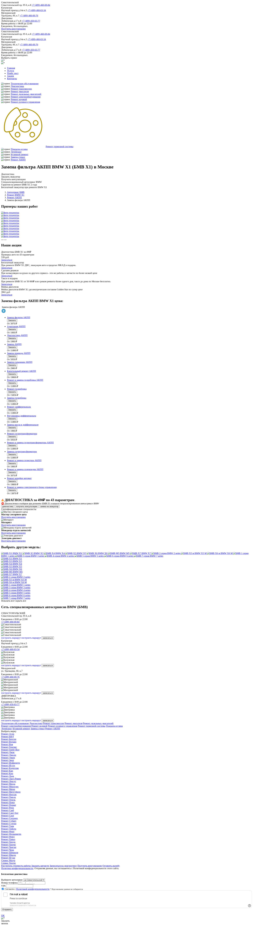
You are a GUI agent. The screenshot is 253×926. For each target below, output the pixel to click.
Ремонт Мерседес (10, 786)
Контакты (12, 78)
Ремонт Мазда (8, 784)
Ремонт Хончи (8, 844)
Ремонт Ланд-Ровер (11, 778)
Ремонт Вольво (8, 742)
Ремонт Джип (8, 757)
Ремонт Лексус (8, 781)
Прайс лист (12, 73)
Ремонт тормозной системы (59, 146)
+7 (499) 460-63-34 (37, 10)
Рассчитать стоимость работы (16, 865)
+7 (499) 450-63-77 (31, 21)
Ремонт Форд (7, 836)
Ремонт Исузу (8, 765)
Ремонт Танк (7, 826)
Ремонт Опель (8, 800)
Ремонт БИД (7, 736)
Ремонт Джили (8, 755)
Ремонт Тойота (8, 829)
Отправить (7, 909)
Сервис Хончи (8, 863)
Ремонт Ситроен (9, 818)
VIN (3, 886)
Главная (11, 68)
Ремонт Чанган (8, 847)
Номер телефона (9, 882)
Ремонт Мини (8, 789)
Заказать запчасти (40, 865)
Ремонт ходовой (19, 99)
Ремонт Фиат (7, 831)
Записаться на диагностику (63, 865)
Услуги (10, 70)
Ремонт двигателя (20, 91)
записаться (48, 638)
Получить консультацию (13, 29)
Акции (10, 76)
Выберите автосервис (12, 880)
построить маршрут (11, 638)
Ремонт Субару (8, 821)
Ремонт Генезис (9, 747)
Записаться (6, 260)
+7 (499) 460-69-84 (41, 5)
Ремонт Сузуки (8, 823)
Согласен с (27, 889)
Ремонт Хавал (8, 839)
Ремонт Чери (7, 850)
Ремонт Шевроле (9, 852)
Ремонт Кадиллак (10, 768)
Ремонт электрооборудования (25, 97)
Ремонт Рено (7, 807)
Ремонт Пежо (8, 802)
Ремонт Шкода (8, 855)
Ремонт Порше (8, 805)
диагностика (7, 506)
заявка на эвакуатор (49, 506)
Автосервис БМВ (15, 192)
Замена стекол (18, 157)
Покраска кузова (19, 149)
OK (3, 915)
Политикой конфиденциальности (32, 889)
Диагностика (17, 86)
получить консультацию (26, 506)
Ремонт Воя (7, 744)
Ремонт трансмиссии (21, 89)
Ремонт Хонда (8, 842)
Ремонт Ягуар (8, 858)
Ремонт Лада (7, 776)
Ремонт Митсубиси (10, 792)
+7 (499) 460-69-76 (29, 15)
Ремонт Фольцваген (11, 834)
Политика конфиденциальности (17, 868)
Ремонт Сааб (7, 810)
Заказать (12, 320)
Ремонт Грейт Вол (10, 749)
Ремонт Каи (7, 771)
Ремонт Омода (8, 797)
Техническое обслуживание (25, 83)
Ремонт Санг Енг (9, 813)
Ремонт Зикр (7, 760)
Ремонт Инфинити (10, 763)
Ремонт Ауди (7, 734)
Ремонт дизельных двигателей (26, 94)
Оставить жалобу (111, 865)
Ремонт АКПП (18, 159)
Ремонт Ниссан (9, 794)
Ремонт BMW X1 (15, 195)
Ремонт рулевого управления (25, 102)
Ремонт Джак (7, 752)
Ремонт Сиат (7, 815)
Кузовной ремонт (19, 154)
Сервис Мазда (8, 860)
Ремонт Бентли (8, 739)
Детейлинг (16, 152)
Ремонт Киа (7, 773)
